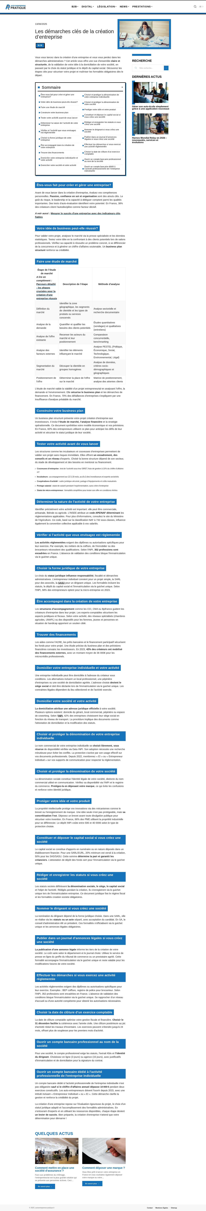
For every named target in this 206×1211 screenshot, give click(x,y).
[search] (195, 7)
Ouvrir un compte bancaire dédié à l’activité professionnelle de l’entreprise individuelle (102, 169)
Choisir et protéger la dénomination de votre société (101, 103)
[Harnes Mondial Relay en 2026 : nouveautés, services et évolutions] (151, 123)
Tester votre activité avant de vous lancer (59, 118)
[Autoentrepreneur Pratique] (16, 7)
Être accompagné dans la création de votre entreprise (57, 146)
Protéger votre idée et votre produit (100, 110)
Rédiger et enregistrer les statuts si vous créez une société (102, 123)
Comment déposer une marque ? (103, 1167)
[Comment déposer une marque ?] (104, 1151)
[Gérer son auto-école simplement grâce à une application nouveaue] (151, 92)
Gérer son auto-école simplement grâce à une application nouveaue (150, 107)
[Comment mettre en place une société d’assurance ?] (56, 1151)
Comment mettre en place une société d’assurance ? (54, 1169)
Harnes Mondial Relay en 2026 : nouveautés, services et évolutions (149, 140)
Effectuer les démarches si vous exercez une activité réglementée (102, 145)
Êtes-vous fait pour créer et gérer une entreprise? (57, 96)
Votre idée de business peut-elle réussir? (59, 102)
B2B (40, 45)
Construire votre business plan (54, 113)
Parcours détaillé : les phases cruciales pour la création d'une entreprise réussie (46, 291)
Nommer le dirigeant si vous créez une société (101, 131)
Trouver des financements (52, 153)
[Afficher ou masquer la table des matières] (92, 87)
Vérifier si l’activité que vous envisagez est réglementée (58, 131)
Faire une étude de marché (53, 107)
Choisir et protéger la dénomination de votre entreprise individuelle (101, 96)
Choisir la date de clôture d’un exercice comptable (102, 153)
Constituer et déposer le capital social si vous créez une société (102, 116)
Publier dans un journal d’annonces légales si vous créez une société (100, 138)
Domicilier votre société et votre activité (58, 165)
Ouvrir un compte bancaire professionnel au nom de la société (102, 160)
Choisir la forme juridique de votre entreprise (56, 139)
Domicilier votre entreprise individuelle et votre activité (59, 159)
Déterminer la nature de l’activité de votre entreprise (59, 124)
